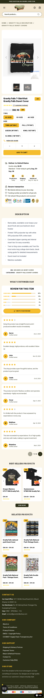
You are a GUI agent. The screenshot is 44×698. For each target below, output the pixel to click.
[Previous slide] (6, 57)
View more (22, 505)
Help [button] (40, 695)
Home (4, 23)
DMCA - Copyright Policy (11, 633)
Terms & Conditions (10, 627)
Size (5, 121)
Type (5, 113)
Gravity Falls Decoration (20, 23)
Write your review (23, 311)
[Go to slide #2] (27, 87)
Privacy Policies (8, 630)
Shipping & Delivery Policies (13, 647)
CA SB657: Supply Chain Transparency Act (17, 637)
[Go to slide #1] (16, 87)
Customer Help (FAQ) (10, 660)
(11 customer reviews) (20, 105)
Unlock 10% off (4, 688)
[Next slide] (37, 57)
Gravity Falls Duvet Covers (14, 25)
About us (6, 624)
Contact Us (7, 657)
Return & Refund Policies (11, 654)
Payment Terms (8, 650)
